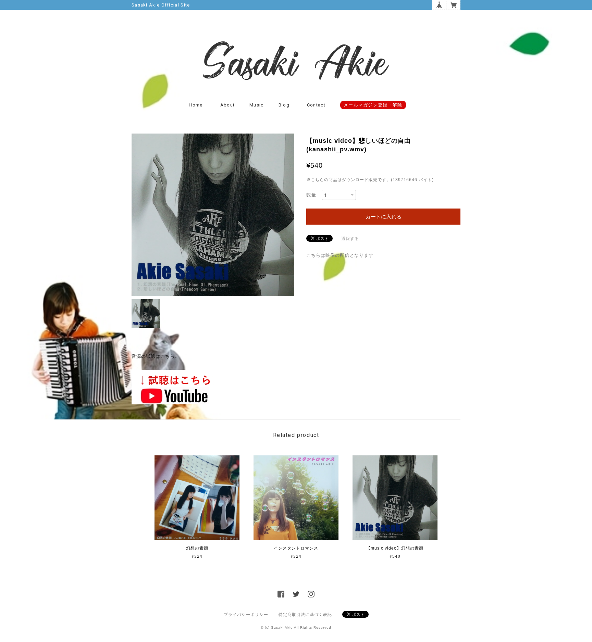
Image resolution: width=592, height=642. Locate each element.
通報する (350, 238)
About (227, 105)
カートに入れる (384, 216)
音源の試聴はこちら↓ (154, 356)
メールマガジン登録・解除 (373, 105)
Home (195, 105)
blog (284, 105)
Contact (316, 105)
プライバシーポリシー (246, 614)
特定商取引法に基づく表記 (305, 614)
